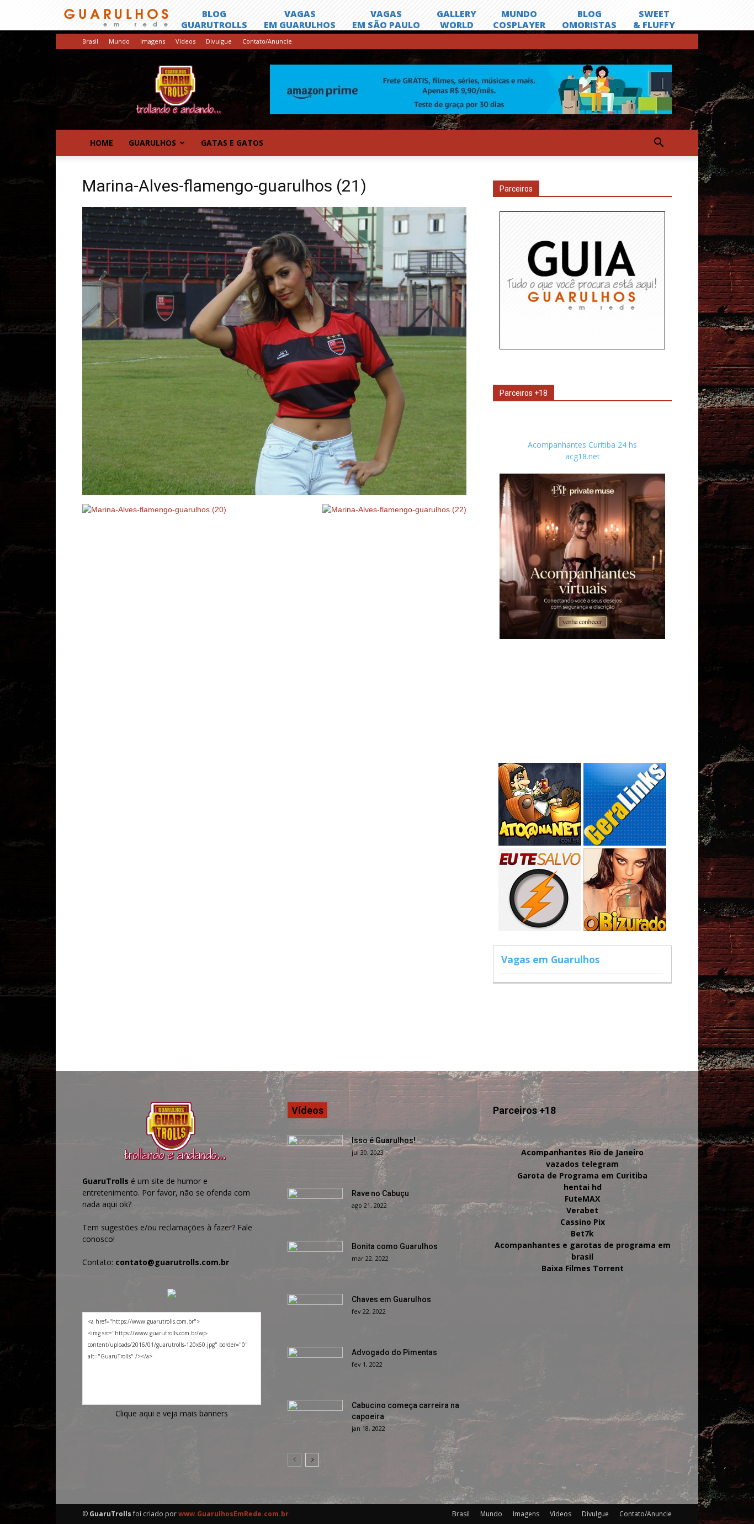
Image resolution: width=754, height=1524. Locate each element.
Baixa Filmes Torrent (582, 1268)
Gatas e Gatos (232, 142)
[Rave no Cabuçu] (315, 1207)
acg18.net (582, 456)
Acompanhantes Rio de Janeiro (582, 1152)
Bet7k (582, 1233)
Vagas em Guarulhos (550, 959)
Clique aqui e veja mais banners (171, 1413)
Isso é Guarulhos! (384, 1140)
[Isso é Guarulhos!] (315, 1154)
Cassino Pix (582, 1222)
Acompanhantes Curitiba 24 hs (582, 444)
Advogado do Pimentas (394, 1352)
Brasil (90, 41)
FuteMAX (582, 1198)
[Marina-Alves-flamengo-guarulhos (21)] (274, 492)
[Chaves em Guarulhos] (315, 1313)
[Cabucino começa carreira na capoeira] (315, 1419)
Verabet (582, 1210)
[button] (658, 143)
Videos (185, 41)
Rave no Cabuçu (380, 1193)
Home (101, 142)
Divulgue (219, 41)
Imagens (152, 41)
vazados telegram (582, 1164)
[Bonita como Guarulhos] (315, 1260)
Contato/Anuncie (267, 41)
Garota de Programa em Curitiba (582, 1175)
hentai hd (583, 1187)
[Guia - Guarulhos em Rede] (582, 346)
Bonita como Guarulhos (395, 1246)
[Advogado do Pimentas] (315, 1366)
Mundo (119, 41)
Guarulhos (152, 142)
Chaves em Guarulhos (391, 1299)
